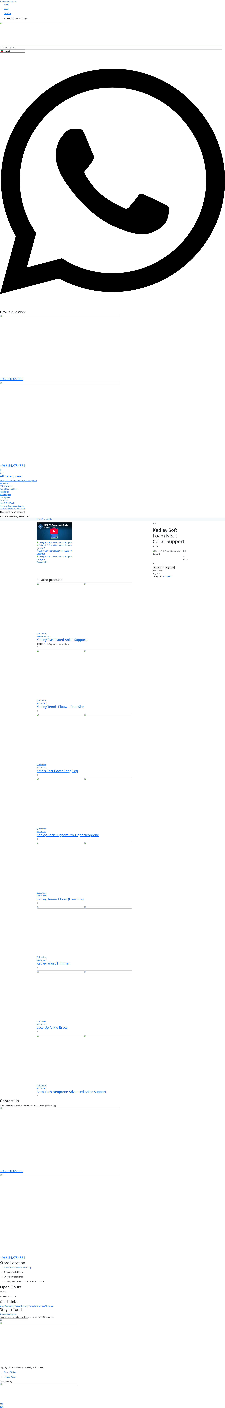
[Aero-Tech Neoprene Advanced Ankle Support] (84, 1058)
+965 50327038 (11, 379)
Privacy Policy (28, 1306)
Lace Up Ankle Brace (52, 1027)
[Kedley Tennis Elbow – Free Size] (84, 673)
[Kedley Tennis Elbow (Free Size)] (84, 865)
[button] (41, 703)
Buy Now (170, 567)
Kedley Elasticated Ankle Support (61, 639)
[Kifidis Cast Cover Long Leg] (84, 737)
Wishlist (8, 1306)
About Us (49, 1306)
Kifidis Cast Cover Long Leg (57, 771)
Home (39, 519)
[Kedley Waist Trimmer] (84, 929)
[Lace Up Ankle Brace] (84, 994)
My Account (16, 1306)
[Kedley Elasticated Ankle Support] (84, 606)
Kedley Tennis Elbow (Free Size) (60, 899)
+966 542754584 (12, 465)
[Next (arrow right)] (221, 704)
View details (42, 562)
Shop (2, 1306)
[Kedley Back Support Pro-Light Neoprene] (84, 801)
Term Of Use (39, 1306)
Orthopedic (47, 519)
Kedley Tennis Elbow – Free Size (60, 706)
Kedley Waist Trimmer (53, 963)
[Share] (217, 2)
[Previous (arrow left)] (4, 704)
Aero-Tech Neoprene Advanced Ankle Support (71, 1091)
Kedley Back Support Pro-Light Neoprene (68, 835)
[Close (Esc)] (222, 2)
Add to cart (158, 567)
